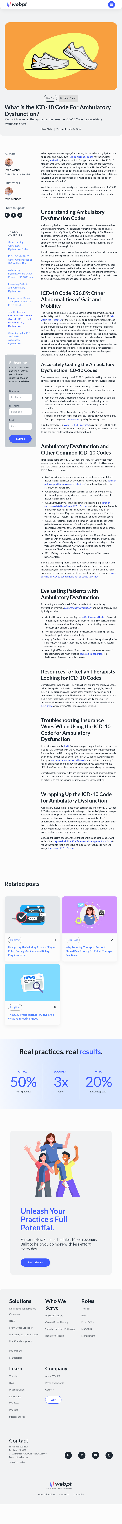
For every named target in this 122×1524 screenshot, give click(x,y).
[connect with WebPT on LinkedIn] (68, 1455)
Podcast (13, 1410)
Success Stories (17, 1416)
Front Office (87, 1322)
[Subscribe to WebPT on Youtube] (95, 1455)
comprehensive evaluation (77, 608)
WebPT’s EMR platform (76, 425)
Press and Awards (54, 1383)
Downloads (15, 1396)
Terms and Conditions (47, 1494)
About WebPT (52, 1376)
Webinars (14, 1403)
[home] (17, 4)
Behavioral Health (54, 1335)
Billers (84, 1315)
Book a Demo (35, 1262)
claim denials (72, 419)
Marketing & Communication (24, 1334)
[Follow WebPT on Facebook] (109, 1455)
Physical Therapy (54, 1315)
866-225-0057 (19, 1450)
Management (88, 1335)
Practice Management (20, 1341)
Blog (11, 1383)
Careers (49, 1389)
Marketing (86, 1329)
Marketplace (15, 1357)
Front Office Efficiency (21, 1327)
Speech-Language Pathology (60, 1329)
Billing (12, 1321)
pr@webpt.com (21, 1457)
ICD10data (47, 706)
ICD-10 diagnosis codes (80, 156)
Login (53, 1399)
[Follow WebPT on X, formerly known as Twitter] (81, 1455)
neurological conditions (91, 653)
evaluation (55, 160)
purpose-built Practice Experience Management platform (82, 841)
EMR (66, 746)
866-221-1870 (22, 1446)
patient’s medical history (94, 617)
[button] (111, 4)
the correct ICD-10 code (60, 848)
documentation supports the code (68, 760)
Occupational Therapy (56, 1322)
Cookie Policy (78, 1494)
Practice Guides (17, 1389)
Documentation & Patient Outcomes (22, 1311)
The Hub (13, 1376)
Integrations (15, 1351)
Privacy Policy (64, 1494)
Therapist (86, 1308)
